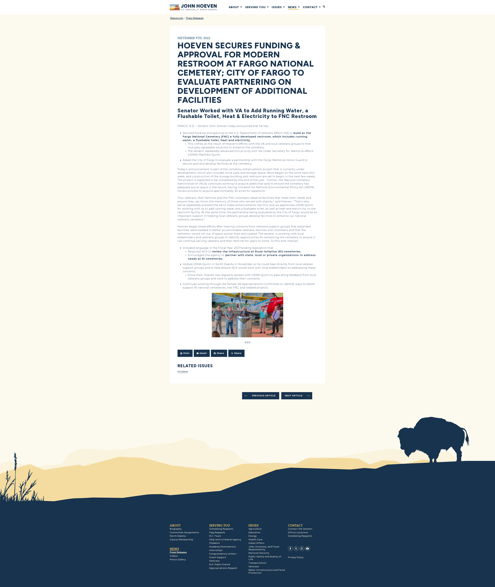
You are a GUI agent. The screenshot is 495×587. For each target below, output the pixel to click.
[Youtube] (307, 548)
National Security (259, 553)
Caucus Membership (181, 539)
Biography (176, 528)
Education (254, 532)
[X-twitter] (296, 548)
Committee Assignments (184, 532)
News (292, 7)
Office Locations (298, 532)
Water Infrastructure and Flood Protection (267, 571)
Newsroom (176, 18)
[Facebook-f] (290, 548)
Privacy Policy (296, 557)
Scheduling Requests (221, 528)
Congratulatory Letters (222, 553)
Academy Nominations (222, 546)
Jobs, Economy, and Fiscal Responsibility (264, 548)
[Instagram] (301, 548)
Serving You (255, 7)
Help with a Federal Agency (225, 539)
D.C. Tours (215, 536)
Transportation (257, 562)
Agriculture (255, 528)
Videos (174, 555)
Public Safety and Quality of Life (265, 558)
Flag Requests (217, 532)
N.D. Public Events (219, 564)
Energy (253, 536)
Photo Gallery (178, 559)
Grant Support (217, 557)
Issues (277, 7)
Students (214, 543)
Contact (310, 7)
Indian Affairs (257, 543)
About (234, 7)
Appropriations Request (223, 568)
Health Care (256, 539)
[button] (185, 353)
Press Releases (195, 18)
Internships (215, 550)
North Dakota (178, 536)
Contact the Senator (300, 528)
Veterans (183, 371)
